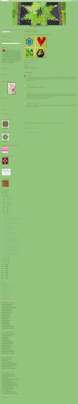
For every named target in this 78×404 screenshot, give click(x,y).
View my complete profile (8, 64)
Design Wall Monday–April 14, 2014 (11, 240)
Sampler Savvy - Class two (9, 245)
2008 (4, 274)
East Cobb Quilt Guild (6, 287)
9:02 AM (38, 103)
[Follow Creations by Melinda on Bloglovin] (6, 32)
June (6, 209)
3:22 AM (31, 85)
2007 (4, 276)
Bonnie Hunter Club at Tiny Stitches (11, 241)
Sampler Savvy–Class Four (9, 222)
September (7, 203)
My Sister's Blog (5, 290)
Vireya (28, 85)
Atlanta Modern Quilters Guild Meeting (12, 251)
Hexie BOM (6, 252)
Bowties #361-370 (8, 231)
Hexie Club (6, 236)
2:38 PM (31, 75)
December (7, 197)
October (6, 201)
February (6, 260)
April (6, 213)
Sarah (28, 75)
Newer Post (26, 125)
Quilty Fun (6, 243)
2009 (4, 272)
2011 (4, 268)
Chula (5, 216)
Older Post (74, 125)
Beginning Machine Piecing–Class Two (12, 238)
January (6, 262)
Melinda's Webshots (6, 289)
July (5, 207)
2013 (4, 265)
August (6, 205)
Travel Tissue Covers (6, 75)
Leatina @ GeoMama (31, 103)
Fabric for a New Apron (9, 229)
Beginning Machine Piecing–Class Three (12, 223)
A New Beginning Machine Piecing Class (12, 247)
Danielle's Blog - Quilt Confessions (9, 286)
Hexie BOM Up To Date (30, 32)
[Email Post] (39, 67)
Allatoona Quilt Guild (6, 284)
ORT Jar (3, 77)
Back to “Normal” (7, 256)
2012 (4, 266)
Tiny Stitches (4, 297)
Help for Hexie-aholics (35, 62)
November (7, 199)
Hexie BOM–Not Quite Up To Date (11, 249)
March (6, 258)
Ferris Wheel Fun (7, 225)
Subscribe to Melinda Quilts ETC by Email (10, 70)
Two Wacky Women (6, 298)
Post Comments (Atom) (35, 128)
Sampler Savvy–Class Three (9, 234)
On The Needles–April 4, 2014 (10, 254)
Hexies (39, 68)
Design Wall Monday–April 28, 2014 (11, 218)
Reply (27, 82)
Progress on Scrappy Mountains (11, 220)
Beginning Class (7, 214)
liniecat (28, 92)
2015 (4, 194)
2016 (4, 192)
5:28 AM (32, 92)
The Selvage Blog (5, 295)
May (6, 211)
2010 (4, 270)
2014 (4, 196)
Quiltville (4, 294)
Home (50, 125)
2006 (4, 278)
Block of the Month (33, 68)
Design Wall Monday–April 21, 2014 (11, 227)
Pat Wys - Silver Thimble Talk (8, 292)
